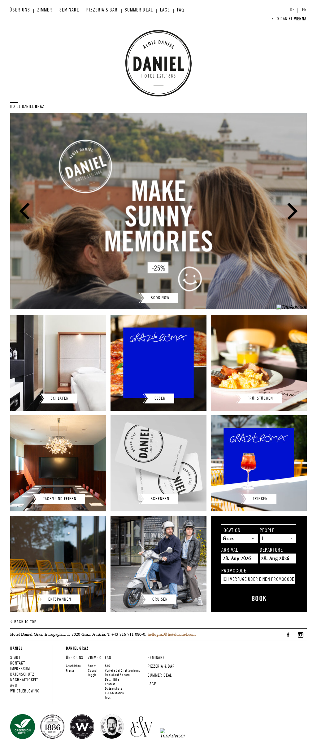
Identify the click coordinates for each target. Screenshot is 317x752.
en (304, 9)
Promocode (233, 570)
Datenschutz (22, 674)
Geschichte (73, 666)
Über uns (20, 10)
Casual (93, 670)
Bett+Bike (112, 679)
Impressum (20, 668)
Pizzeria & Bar (102, 10)
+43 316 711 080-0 (128, 634)
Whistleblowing (25, 691)
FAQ (180, 10)
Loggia (92, 675)
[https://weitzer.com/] (141, 727)
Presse (70, 670)
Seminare (69, 10)
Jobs (108, 697)
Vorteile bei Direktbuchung (122, 670)
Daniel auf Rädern (117, 675)
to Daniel (291, 18)
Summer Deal (139, 10)
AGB (13, 685)
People (267, 530)
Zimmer (44, 10)
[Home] (158, 63)
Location (231, 530)
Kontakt (17, 663)
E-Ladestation (114, 693)
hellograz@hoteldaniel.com (172, 634)
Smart (92, 666)
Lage (165, 10)
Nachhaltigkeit (24, 680)
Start (15, 657)
